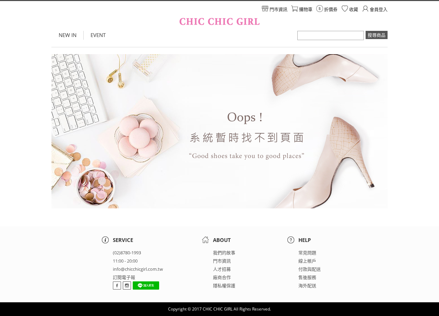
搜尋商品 (376, 35)
